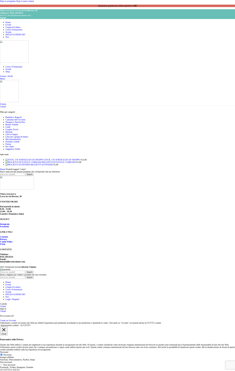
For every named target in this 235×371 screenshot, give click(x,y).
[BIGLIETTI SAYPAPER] (17, 164)
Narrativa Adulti (12, 141)
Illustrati (8, 132)
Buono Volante (11, 124)
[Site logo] (14, 62)
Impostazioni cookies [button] (10, 325)
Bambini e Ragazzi (13, 117)
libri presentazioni (13, 139)
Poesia (8, 144)
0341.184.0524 (16, 13)
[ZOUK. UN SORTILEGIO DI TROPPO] (24, 160)
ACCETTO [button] (25, 325)
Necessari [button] (4, 352)
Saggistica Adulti (12, 149)
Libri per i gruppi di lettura (16, 137)
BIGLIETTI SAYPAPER (41, 164)
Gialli (7, 127)
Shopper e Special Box (15, 122)
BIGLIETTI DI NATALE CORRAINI (59, 162)
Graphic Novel (11, 129)
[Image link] (17, 188)
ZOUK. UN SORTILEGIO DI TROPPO (62, 160)
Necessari (7, 355)
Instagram (5, 224)
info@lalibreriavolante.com (19, 15)
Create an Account (8, 320)
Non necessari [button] (6, 362)
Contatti (4, 237)
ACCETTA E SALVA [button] (10, 370)
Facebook (4, 226)
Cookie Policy (6, 242)
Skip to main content (25, 1)
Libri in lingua (11, 134)
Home (3, 169)
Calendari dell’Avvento (15, 120)
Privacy (3, 239)
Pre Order (9, 146)
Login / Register (12, 299)
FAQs (2, 244)
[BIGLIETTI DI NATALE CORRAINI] (23, 162)
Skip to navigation (8, 1)
